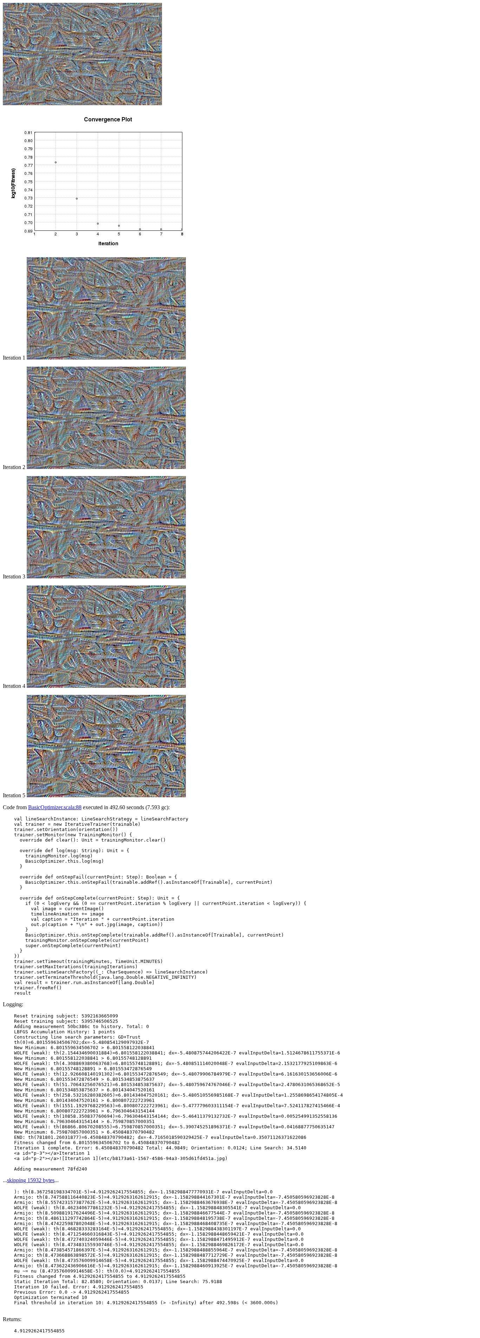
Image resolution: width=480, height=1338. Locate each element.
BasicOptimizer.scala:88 (55, 807)
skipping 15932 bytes (30, 1180)
